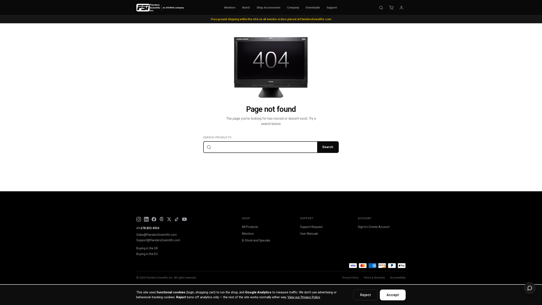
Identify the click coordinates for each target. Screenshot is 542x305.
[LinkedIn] (146, 219)
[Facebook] (154, 219)
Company (293, 7)
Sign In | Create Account (374, 227)
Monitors (229, 7)
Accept (393, 295)
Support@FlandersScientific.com (158, 240)
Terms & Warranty (374, 277)
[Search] (381, 7)
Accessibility (398, 277)
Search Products (217, 137)
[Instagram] (138, 219)
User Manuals (309, 233)
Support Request (311, 227)
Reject (365, 295)
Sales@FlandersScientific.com (156, 234)
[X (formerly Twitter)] (169, 219)
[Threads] (161, 219)
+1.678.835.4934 (147, 228)
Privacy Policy (350, 277)
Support (332, 7)
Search (327, 147)
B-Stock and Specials (256, 240)
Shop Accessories (268, 7)
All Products (250, 227)
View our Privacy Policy (304, 297)
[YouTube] (184, 219)
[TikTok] (176, 219)
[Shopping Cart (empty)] (391, 7)
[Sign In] (401, 7)
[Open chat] (530, 288)
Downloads (313, 7)
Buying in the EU (147, 254)
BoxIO (246, 7)
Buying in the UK (147, 248)
